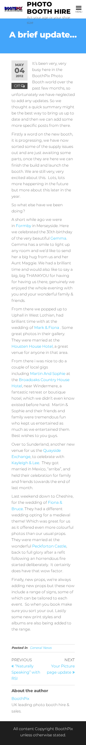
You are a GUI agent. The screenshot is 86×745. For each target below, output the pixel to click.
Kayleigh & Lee (25, 463)
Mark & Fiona (46, 327)
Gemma (58, 238)
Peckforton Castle (49, 546)
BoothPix (20, 698)
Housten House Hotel (32, 346)
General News (41, 648)
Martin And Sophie (47, 373)
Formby (23, 225)
